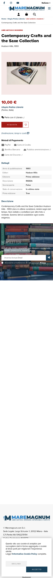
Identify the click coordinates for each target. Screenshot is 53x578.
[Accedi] (18, 14)
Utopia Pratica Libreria (16, 19)
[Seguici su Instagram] (11, 3)
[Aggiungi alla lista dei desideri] (26, 125)
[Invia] (49, 258)
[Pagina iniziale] (26, 8)
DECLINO (16, 563)
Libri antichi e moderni (34, 19)
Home (3, 19)
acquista (12, 124)
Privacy (43, 263)
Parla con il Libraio (13, 117)
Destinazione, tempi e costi (14, 133)
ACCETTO (37, 569)
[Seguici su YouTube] (18, 3)
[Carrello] (26, 14)
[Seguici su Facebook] (4, 3)
